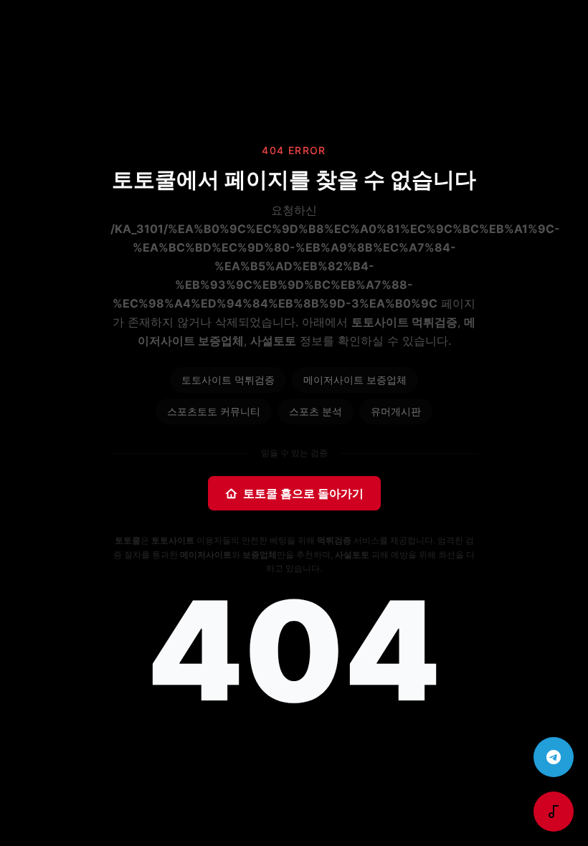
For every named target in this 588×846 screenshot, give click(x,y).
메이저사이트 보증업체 (355, 380)
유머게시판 (396, 411)
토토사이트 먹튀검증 (228, 380)
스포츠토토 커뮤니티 (213, 411)
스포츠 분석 (315, 411)
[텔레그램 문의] (554, 757)
